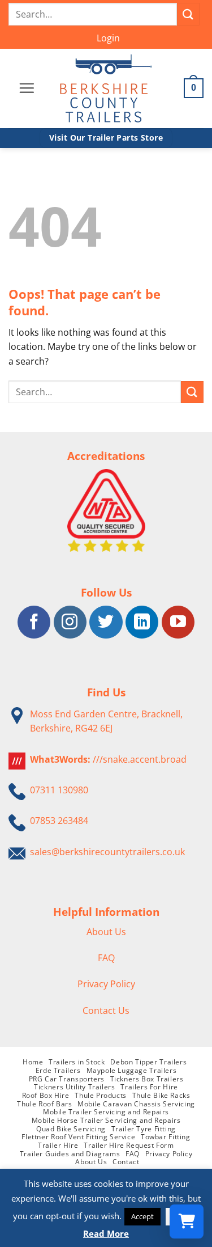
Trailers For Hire (149, 1087)
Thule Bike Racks (161, 1095)
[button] (108, 38)
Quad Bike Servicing (71, 1129)
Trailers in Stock (77, 1062)
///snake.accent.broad (140, 759)
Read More (106, 1233)
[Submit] (188, 14)
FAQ (106, 958)
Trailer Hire (58, 1145)
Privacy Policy (106, 984)
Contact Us (106, 1010)
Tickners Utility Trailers (74, 1087)
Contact (126, 1161)
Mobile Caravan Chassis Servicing (136, 1104)
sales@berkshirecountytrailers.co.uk (107, 852)
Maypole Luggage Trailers (131, 1070)
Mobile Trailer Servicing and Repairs (106, 1112)
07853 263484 (59, 820)
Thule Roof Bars (44, 1104)
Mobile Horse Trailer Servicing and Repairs (106, 1120)
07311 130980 (59, 790)
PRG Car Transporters (67, 1079)
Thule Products (101, 1095)
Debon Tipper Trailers (148, 1062)
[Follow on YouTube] (178, 622)
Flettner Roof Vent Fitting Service (78, 1137)
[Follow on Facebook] (34, 622)
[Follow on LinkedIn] (142, 622)
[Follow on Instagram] (70, 622)
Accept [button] (142, 1216)
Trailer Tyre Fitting (143, 1129)
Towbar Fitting (166, 1137)
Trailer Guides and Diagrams (70, 1154)
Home (33, 1062)
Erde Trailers (58, 1070)
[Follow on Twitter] (105, 622)
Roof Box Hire (46, 1095)
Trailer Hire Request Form (129, 1145)
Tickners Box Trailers (147, 1079)
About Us (106, 931)
